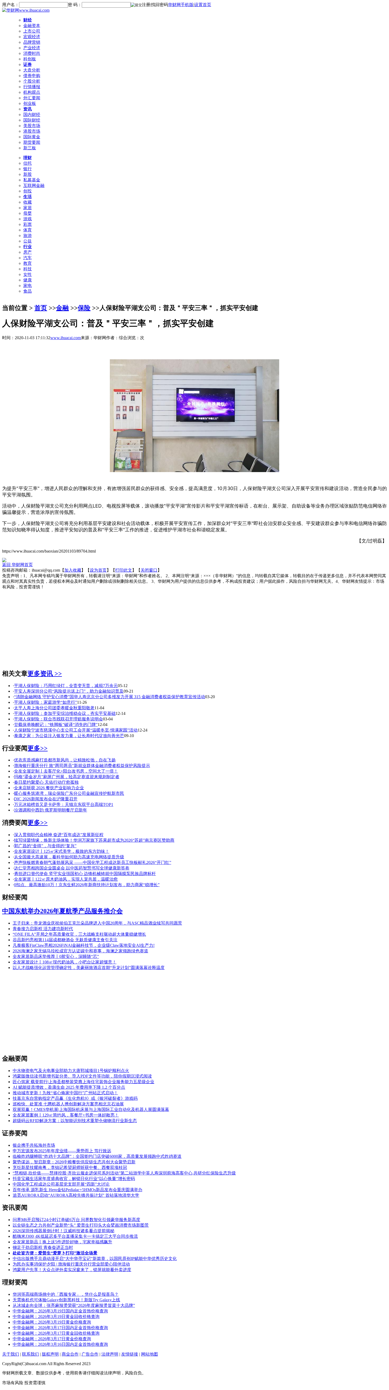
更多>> (38, 748)
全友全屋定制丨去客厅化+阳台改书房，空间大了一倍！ (66, 771)
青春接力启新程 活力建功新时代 (43, 928)
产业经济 (31, 48)
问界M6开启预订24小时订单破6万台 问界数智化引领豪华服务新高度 (76, 1219)
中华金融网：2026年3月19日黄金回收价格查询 (56, 1316)
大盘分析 (31, 70)
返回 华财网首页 (17, 564)
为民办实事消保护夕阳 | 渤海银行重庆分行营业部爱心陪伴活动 (71, 1264)
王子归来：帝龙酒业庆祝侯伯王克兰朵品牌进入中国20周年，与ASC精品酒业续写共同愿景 (97, 923)
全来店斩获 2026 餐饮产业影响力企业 (49, 788)
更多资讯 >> (45, 673)
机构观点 (31, 92)
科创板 (29, 59)
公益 (27, 241)
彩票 (27, 224)
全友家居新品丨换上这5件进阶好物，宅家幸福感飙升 (62, 1242)
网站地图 (149, 1354)
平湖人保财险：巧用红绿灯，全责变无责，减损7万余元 (66, 685)
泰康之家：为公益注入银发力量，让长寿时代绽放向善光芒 (69, 735)
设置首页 (202, 4)
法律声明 (109, 1354)
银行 (27, 169)
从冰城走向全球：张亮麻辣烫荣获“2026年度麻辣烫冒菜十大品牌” (74, 1305)
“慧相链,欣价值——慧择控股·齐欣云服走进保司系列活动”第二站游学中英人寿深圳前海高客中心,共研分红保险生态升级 (124, 1173)
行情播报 (31, 86)
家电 (27, 285)
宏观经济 (31, 36)
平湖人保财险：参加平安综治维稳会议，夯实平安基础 (65, 713)
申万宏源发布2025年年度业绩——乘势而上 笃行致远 (62, 1151)
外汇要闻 (31, 98)
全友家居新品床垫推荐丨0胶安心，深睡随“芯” (56, 956)
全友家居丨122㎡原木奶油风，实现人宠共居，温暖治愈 (66, 879)
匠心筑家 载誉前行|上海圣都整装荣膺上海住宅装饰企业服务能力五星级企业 (83, 1081)
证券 (27, 64)
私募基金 (31, 180)
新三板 (29, 148)
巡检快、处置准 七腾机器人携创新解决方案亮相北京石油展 (68, 1104)
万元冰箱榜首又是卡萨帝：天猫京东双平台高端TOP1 (63, 804)
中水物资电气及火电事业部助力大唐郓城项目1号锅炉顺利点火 (71, 1070)
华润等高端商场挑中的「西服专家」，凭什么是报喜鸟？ (66, 1294)
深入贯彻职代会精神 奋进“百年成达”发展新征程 (58, 834)
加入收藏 (72, 570)
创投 (27, 191)
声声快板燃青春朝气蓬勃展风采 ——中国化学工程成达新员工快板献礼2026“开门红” (92, 862)
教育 (27, 263)
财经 (27, 20)
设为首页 (98, 570)
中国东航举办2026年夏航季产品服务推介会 (62, 911)
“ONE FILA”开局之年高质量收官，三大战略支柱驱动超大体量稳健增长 (79, 934)
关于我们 (10, 1354)
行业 (27, 246)
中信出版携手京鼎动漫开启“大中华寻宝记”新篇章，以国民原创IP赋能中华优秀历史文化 (95, 1258)
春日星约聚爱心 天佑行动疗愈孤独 (46, 782)
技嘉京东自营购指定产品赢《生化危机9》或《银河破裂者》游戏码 (75, 1098)
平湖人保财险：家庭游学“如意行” (45, 702)
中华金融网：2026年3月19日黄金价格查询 (52, 1322)
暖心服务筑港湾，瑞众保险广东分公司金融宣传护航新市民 (69, 793)
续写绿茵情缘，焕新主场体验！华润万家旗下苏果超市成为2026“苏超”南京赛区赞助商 (94, 840)
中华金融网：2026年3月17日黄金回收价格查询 (56, 1333)
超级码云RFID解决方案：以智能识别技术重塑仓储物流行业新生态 (75, 1120)
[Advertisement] (194, 627)
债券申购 (31, 75)
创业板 (29, 103)
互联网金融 (33, 185)
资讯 (27, 109)
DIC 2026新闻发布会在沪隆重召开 (46, 799)
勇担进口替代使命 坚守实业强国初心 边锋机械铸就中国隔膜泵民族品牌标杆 (85, 873)
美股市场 (31, 125)
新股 (27, 174)
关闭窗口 (149, 570)
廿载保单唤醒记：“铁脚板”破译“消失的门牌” (56, 724)
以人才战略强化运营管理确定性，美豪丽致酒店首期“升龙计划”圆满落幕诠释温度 (89, 967)
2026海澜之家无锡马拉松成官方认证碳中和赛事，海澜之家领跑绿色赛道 (80, 951)
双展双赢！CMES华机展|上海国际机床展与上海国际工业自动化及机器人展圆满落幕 (91, 1109)
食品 (27, 291)
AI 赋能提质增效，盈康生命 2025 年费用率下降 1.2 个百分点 (69, 1087)
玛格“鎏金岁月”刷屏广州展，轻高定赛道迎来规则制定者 (66, 776)
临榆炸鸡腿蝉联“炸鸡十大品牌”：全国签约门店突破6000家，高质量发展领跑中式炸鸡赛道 (97, 1156)
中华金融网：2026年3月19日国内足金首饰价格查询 (60, 1311)
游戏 (27, 219)
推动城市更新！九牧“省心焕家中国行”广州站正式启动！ (65, 1093)
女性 (27, 274)
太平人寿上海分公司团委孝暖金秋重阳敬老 (54, 708)
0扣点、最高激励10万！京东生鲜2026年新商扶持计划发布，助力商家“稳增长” (87, 884)
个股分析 (31, 81)
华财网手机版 (180, 4)
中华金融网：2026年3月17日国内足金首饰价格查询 (60, 1327)
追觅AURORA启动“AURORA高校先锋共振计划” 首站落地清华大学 (76, 1195)
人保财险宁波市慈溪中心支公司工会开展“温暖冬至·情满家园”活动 (76, 730)
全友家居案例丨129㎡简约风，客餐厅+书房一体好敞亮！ (66, 1115)
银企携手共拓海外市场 (34, 1145)
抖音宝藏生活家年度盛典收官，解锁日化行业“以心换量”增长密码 (74, 1178)
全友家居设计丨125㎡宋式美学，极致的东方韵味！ (61, 851)
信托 (27, 163)
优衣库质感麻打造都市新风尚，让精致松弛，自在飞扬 (65, 760)
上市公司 (31, 31)
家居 (27, 207)
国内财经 (31, 114)
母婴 (27, 213)
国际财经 (31, 120)
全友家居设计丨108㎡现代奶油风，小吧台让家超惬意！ (64, 962)
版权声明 (50, 1354)
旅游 (27, 235)
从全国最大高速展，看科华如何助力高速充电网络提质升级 (69, 857)
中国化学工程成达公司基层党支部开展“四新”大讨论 (61, 1184)
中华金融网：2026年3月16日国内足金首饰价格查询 (60, 1344)
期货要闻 (31, 142)
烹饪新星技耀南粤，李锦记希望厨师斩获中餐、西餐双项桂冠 (70, 1167)
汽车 (27, 257)
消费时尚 (31, 53)
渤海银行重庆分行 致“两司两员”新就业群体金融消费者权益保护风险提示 (82, 765)
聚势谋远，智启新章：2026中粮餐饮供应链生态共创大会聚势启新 (74, 1162)
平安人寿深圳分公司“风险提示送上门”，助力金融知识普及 (69, 691)
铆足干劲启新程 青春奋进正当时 (43, 1247)
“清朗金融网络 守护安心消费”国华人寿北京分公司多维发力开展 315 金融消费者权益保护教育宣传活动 (109, 696)
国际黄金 (31, 136)
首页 (40, 307)
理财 (27, 157)
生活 (27, 196)
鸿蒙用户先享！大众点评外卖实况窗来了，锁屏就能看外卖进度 (72, 1269)
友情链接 (129, 1354)
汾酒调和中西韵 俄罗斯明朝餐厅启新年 (50, 810)
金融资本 (31, 25)
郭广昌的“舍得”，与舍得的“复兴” (45, 846)
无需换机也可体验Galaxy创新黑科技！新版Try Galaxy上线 (66, 1300)
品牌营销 (31, 42)
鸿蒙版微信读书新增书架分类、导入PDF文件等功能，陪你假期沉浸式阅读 (82, 1076)
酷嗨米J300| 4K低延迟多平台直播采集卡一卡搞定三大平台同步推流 (75, 1236)
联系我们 (30, 1354)
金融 (62, 307)
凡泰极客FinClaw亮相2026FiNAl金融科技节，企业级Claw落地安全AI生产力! (84, 945)
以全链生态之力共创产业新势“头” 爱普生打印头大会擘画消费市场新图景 (81, 1225)
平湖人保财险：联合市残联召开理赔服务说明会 (58, 719)
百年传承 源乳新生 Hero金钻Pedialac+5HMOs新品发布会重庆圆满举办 (77, 1189)
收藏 (27, 202)
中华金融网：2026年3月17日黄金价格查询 (52, 1339)
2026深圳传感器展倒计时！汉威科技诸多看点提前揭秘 (63, 1230)
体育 (27, 230)
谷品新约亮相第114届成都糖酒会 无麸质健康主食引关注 (65, 940)
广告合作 (90, 1354)
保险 (84, 307)
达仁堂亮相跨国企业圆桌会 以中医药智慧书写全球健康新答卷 (71, 868)
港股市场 (31, 131)
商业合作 (70, 1354)
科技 (27, 269)
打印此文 (123, 570)
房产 (27, 252)
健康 (27, 280)
